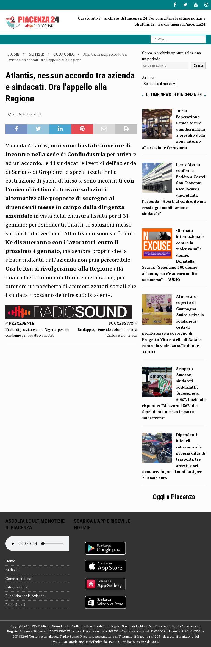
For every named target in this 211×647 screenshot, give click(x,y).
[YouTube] (196, 5)
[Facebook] (175, 5)
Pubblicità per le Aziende (25, 595)
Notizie (36, 54)
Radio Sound (15, 604)
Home (10, 560)
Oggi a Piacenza (174, 497)
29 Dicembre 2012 (27, 114)
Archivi (148, 77)
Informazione (16, 587)
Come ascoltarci (18, 578)
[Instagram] (206, 5)
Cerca (198, 66)
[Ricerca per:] (178, 39)
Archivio (12, 569)
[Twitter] (185, 5)
